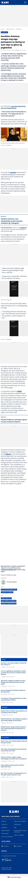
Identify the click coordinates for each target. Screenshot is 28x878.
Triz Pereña (16, 50)
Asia (2, 769)
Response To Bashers (7, 592)
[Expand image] (26, 128)
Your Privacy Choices (15, 877)
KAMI (20, 391)
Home (2, 29)
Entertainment (10, 29)
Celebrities (19, 29)
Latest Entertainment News (8, 589)
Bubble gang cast (6, 598)
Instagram (23, 228)
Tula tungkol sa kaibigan (8, 600)
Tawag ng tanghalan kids (8, 603)
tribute (8, 454)
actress (13, 172)
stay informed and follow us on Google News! (13, 107)
